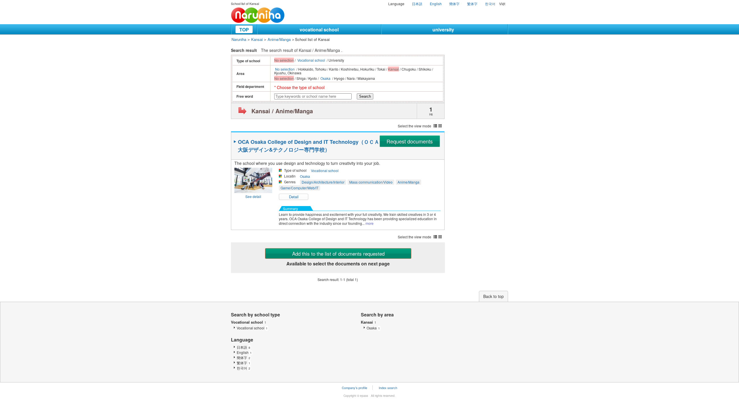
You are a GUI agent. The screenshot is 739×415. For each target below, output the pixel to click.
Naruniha (239, 39)
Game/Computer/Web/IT (299, 187)
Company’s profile (354, 387)
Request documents (410, 141)
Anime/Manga (279, 39)
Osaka (325, 78)
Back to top (493, 296)
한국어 (490, 3)
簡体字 (454, 3)
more (369, 223)
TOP (244, 29)
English (436, 3)
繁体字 (472, 3)
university (443, 29)
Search (365, 96)
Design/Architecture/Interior (323, 182)
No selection (285, 69)
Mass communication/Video (371, 182)
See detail (253, 196)
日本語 (417, 3)
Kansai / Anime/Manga (282, 111)
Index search (388, 387)
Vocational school (311, 60)
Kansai (257, 39)
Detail (293, 196)
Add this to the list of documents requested (338, 253)
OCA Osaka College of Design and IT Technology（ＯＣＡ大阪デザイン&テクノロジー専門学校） (308, 145)
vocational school (319, 29)
